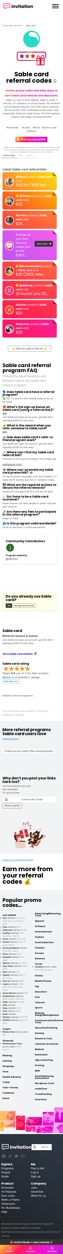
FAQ (21, 155)
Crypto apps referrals (12, 25)
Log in (35, 1172)
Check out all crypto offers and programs (29, 751)
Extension (7, 1187)
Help (4, 1211)
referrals (12, 927)
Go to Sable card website (19, 653)
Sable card (45, 176)
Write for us (38, 1195)
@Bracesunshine (30, 266)
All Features (8, 1191)
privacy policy (38, 1231)
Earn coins (8, 1195)
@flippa (21, 176)
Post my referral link (32, 139)
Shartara (22, 215)
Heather (21, 304)
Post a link (37, 1168)
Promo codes (9, 155)
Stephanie (23, 324)
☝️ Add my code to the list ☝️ (29, 348)
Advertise (37, 1191)
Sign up (35, 1176)
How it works (12, 805)
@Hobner (25, 196)
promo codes (12, 1046)
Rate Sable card (11, 681)
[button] (30, 799)
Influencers (8, 1203)
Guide (5, 1176)
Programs (7, 1168)
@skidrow (25, 285)
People (5, 1172)
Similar (29, 155)
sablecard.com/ (12, 464)
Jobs (34, 1187)
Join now (43, 243)
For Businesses (10, 1207)
